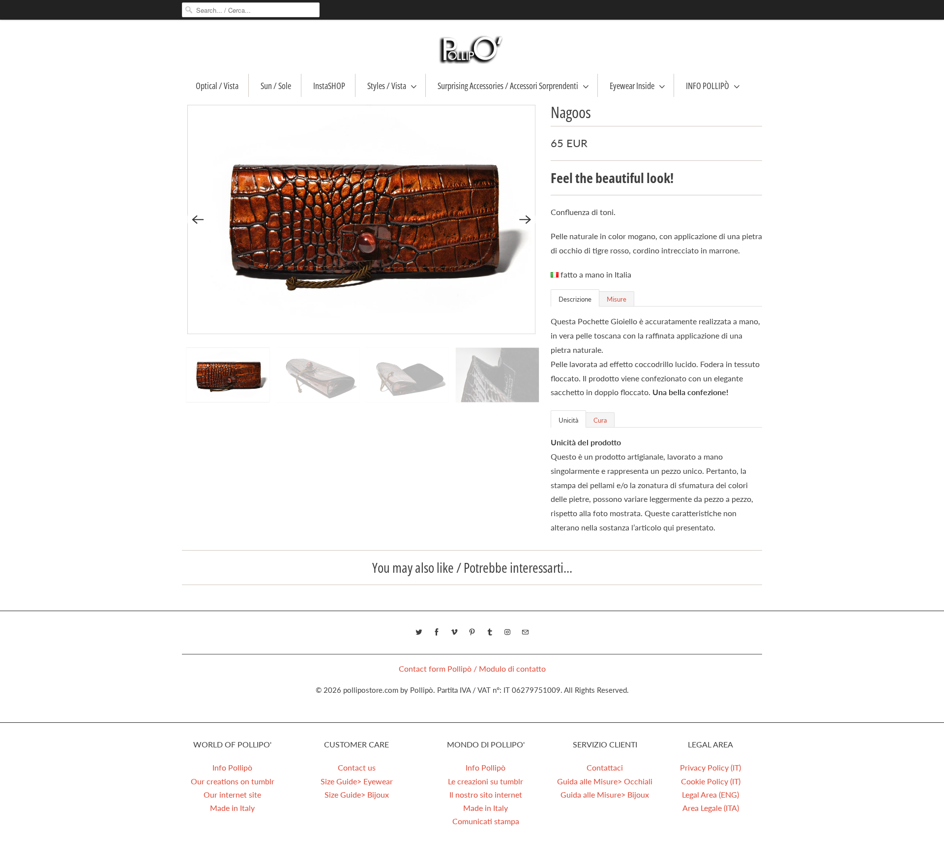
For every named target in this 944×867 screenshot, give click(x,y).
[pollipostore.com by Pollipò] (472, 49)
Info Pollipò (232, 767)
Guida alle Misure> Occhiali (604, 781)
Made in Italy (232, 807)
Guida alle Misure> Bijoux (604, 794)
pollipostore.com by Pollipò (388, 689)
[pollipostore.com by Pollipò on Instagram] (507, 632)
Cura (600, 420)
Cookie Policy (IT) (710, 781)
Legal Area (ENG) (710, 794)
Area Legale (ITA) (710, 807)
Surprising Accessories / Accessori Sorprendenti (508, 86)
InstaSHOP (329, 86)
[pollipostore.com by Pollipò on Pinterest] (472, 632)
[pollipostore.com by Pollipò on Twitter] (419, 632)
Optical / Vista (217, 86)
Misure (616, 299)
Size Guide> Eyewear (357, 781)
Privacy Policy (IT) (710, 767)
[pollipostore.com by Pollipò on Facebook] (436, 632)
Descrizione (575, 299)
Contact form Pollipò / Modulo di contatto (472, 668)
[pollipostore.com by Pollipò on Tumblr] (489, 632)
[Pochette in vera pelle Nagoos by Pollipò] (361, 219)
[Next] (525, 219)
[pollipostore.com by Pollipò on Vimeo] (454, 632)
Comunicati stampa (485, 821)
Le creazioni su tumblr (485, 781)
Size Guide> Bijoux (356, 794)
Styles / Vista (386, 86)
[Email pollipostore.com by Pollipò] (525, 632)
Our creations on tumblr (232, 781)
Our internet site (232, 794)
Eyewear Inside (632, 86)
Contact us (357, 767)
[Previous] (197, 219)
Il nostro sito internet (485, 794)
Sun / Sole (276, 86)
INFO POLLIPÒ (707, 86)
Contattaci (605, 767)
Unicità (568, 420)
